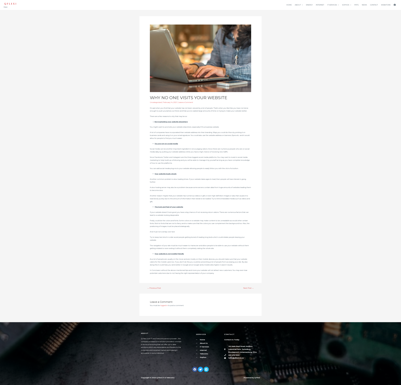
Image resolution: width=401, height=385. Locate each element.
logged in (164, 305)
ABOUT (298, 5)
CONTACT (374, 5)
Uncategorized (156, 102)
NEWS (364, 5)
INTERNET (320, 5)
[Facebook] (194, 369)
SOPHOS (345, 5)
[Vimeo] (206, 369)
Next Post (248, 288)
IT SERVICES (332, 5)
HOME (289, 5)
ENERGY (309, 5)
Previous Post (154, 288)
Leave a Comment (185, 102)
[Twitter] (200, 369)
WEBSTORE (386, 5)
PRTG (356, 5)
